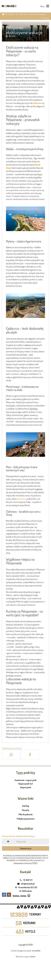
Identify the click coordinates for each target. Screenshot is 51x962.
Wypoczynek (25, 787)
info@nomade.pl (28, 883)
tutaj (34, 863)
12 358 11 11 (27, 880)
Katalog (25, 806)
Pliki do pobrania (26, 814)
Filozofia (25, 810)
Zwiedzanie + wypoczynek (25, 780)
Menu (42, 6)
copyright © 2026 (25, 944)
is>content (36, 950)
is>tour (32, 956)
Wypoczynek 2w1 (25, 784)
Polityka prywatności (25, 818)
